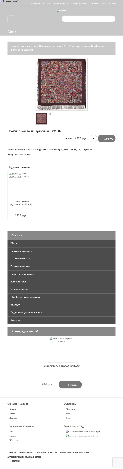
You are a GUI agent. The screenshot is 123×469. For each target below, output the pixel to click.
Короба (12, 432)
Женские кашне (19, 282)
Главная (12, 452)
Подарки (13, 418)
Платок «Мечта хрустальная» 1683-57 (20, 203)
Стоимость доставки (79, 3)
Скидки (12, 409)
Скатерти (15, 305)
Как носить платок (47, 452)
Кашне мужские (19, 289)
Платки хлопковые (20, 259)
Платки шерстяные (21, 46)
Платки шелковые (20, 266)
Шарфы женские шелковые (25, 297)
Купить (106, 138)
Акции (12, 414)
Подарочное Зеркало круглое (62, 366)
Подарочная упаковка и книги (26, 312)
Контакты (95, 3)
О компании (35, 3)
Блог (104, 3)
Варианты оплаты (60, 3)
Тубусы (12, 436)
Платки (16, 461)
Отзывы (112, 3)
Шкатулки (70, 409)
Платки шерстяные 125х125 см (57, 46)
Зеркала (69, 414)
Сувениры (15, 320)
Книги (68, 418)
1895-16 (69, 138)
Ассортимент (26, 452)
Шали (13, 243)
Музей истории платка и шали (24, 457)
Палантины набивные (22, 274)
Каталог (46, 3)
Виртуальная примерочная (74, 452)
